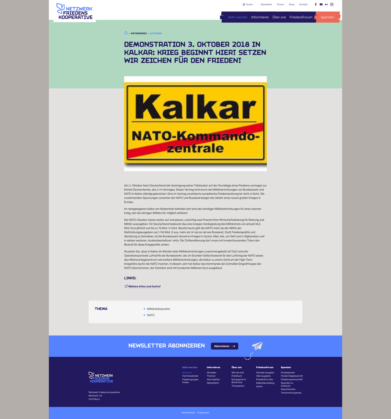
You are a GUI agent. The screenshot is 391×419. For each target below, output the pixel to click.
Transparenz (238, 385)
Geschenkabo (288, 389)
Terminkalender (190, 376)
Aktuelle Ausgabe (265, 372)
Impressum (203, 412)
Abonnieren (221, 346)
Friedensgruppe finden (190, 381)
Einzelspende (288, 372)
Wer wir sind (238, 372)
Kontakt (303, 4)
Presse (280, 4)
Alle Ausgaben (263, 376)
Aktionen (187, 372)
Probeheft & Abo (264, 379)
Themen (211, 376)
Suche (249, 4)
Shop (291, 4)
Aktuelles (211, 372)
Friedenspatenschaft (292, 379)
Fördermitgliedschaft (292, 376)
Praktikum (237, 376)
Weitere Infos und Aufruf (144, 286)
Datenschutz (188, 412)
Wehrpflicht (213, 383)
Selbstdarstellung (265, 383)
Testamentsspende (291, 392)
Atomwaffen (213, 379)
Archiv (259, 386)
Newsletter (266, 4)
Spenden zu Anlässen (287, 384)
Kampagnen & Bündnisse (239, 381)
